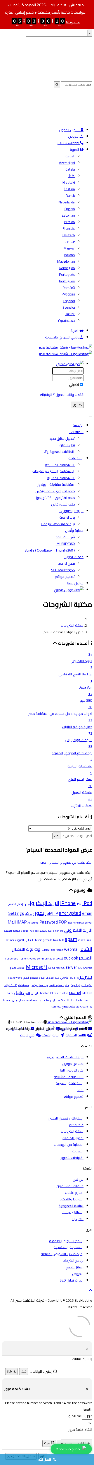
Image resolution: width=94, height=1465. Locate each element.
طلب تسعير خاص (63, 504)
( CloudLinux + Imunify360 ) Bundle (49, 550)
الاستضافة (75, 458)
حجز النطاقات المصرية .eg (65, 1057)
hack (61, 985)
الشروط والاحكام (71, 1199)
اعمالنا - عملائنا (72, 1212)
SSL (28, 913)
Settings (16, 913)
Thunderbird (10, 958)
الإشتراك (46, 394)
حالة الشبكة (50, 1035)
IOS (80, 967)
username (57, 949)
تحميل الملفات (73, 1138)
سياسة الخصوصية (71, 1205)
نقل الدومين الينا (72, 1070)
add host (87, 992)
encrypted (70, 913)
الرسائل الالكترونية (24, 939)
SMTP (52, 913)
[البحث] (69, 589)
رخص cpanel (66, 563)
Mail (12, 922)
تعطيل (56, 999)
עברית (70, 241)
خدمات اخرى (74, 557)
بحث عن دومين (73, 1063)
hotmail (9, 939)
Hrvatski (68, 182)
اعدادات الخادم (17, 967)
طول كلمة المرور (80, 1416)
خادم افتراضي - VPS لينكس (55, 491)
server (71, 967)
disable (79, 999)
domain (6, 999)
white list (59, 992)
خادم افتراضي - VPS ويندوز (55, 497)
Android (87, 967)
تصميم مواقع (65, 576)
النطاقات (76, 432)
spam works (15, 977)
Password (48, 922)
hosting (53, 985)
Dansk (70, 195)
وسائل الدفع (75, 1267)
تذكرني (74, 384)
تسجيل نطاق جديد (62, 438)
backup (43, 985)
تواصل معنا (75, 583)
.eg (90, 1006)
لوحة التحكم (46, 999)
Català (70, 169)
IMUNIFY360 (65, 543)
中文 (71, 176)
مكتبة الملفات (76, 1035)
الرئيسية (78, 425)
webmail (72, 949)
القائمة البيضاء (46, 992)
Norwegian (67, 268)
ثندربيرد (59, 958)
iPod (87, 903)
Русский (68, 294)
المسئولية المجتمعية (69, 1247)
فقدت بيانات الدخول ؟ (68, 394)
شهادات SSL (65, 537)
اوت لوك (33, 949)
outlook (71, 958)
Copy (47, 1443)
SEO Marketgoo (63, 570)
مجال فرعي (18, 999)
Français (69, 228)
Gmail (88, 939)
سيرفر (86, 977)
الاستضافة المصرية (61, 478)
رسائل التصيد (46, 930)
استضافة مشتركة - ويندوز (56, 484)
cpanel (75, 992)
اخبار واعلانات (74, 1192)
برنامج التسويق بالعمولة (62, 337)
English (69, 208)
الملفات (65, 999)
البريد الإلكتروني (71, 510)
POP (63, 922)
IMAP (22, 922)
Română (69, 287)
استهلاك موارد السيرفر (81, 985)
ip (67, 992)
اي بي (34, 992)
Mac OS (60, 967)
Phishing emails (43, 939)
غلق (23, 1371)
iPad (79, 903)
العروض (74, 136)
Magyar (69, 248)
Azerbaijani (67, 162)
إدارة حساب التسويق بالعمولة (62, 1254)
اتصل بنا (78, 1219)
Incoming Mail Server (80, 922)
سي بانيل (22, 992)
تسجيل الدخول (69, 129)
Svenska (69, 307)
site (67, 985)
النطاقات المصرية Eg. (59, 451)
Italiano (69, 254)
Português (67, 274)
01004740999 (68, 143)
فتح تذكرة (28, 1035)
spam (71, 939)
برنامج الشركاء (73, 1260)
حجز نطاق (74, 1006)
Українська (66, 320)
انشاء (86, 949)
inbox (81, 939)
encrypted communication (40, 958)
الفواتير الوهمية (12, 930)
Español (69, 300)
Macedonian (66, 261)
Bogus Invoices (30, 930)
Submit (11, 1371)
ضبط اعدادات (52, 977)
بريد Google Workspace (58, 524)
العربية (75, 149)
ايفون (39, 913)
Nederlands (66, 202)
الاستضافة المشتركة (60, 464)
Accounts (33, 922)
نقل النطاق (67, 445)
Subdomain (32, 999)
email (87, 913)
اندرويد (51, 967)
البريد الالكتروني (78, 930)
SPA (76, 977)
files (72, 999)
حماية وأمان (73, 530)
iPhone (68, 903)
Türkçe (70, 314)
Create (84, 1006)
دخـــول (77, 405)
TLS (21, 958)
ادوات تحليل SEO (72, 1280)
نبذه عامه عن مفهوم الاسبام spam (66, 862)
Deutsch (68, 235)
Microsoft (36, 967)
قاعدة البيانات (10, 985)
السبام (42, 977)
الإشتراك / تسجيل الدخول (66, 1118)
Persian (69, 222)
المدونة (78, 1151)
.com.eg (56, 1006)
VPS (80, 1090)
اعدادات (46, 949)
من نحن (78, 1179)
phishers (58, 930)
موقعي (34, 985)
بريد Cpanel (67, 517)
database (23, 985)
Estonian (68, 215)
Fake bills (58, 939)
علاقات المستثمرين (70, 1186)
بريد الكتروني (66, 977)
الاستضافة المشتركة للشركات (53, 471)
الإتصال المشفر (16, 903)
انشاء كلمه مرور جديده (73, 1443)
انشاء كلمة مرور (80, 1429)
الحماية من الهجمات (69, 1144)
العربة (75, 330)
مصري (65, 1006)
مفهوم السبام (30, 977)
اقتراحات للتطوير (72, 1157)
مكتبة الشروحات (72, 625)
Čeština (69, 189)
